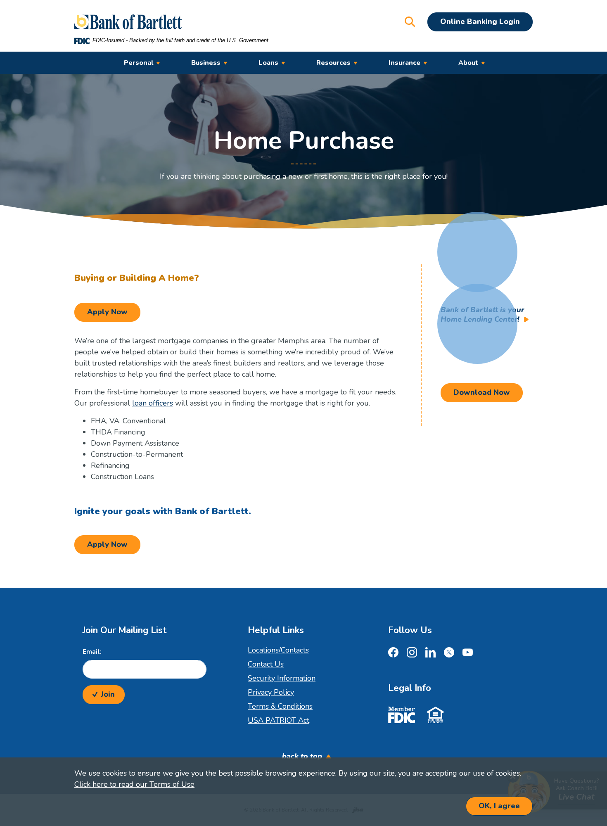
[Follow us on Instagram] (412, 653)
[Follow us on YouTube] (467, 653)
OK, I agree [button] (499, 806)
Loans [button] (268, 62)
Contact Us (266, 664)
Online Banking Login (480, 21)
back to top (302, 756)
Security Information (281, 678)
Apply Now (113, 311)
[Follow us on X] (449, 653)
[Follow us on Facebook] (393, 653)
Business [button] (206, 62)
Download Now (481, 392)
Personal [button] (138, 62)
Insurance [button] (404, 62)
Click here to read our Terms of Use (134, 784)
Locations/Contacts (278, 650)
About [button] (468, 62)
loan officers (152, 403)
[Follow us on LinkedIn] (430, 653)
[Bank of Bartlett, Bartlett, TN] (128, 21)
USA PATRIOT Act (278, 720)
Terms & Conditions (280, 706)
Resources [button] (333, 62)
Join (108, 694)
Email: (92, 651)
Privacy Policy (271, 692)
